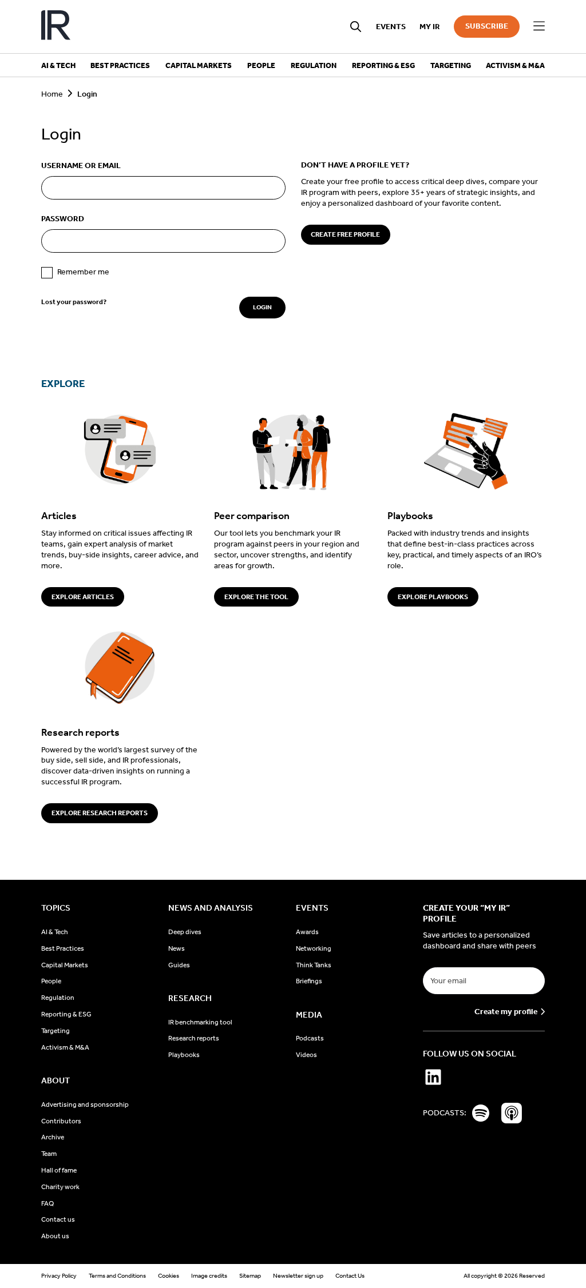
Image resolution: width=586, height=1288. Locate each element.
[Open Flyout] (539, 26)
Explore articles (83, 597)
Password (62, 219)
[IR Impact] (55, 26)
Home (52, 94)
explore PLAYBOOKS (433, 597)
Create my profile (505, 1012)
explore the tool (256, 597)
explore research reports (100, 813)
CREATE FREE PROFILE (345, 234)
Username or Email (81, 165)
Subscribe (486, 26)
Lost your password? (73, 302)
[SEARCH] (356, 26)
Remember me (83, 272)
